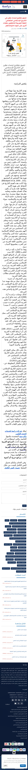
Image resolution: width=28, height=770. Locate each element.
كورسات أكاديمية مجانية (20, 553)
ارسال (24, 505)
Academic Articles (21, 565)
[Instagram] (15, 700)
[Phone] (18, 703)
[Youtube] (12, 700)
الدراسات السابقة (21, 529)
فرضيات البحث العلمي (22, 629)
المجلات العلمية (8, 544)
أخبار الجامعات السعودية (20, 559)
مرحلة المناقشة (22, 520)
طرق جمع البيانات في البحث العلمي (19, 657)
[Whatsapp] (21, 703)
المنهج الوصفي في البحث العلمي (20, 646)
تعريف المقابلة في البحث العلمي (20, 640)
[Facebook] (25, 700)
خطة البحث (8, 526)
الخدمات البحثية (6, 568)
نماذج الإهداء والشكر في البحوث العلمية (18, 651)
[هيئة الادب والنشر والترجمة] (7, 744)
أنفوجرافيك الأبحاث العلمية (19, 535)
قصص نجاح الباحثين (21, 571)
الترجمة (7, 520)
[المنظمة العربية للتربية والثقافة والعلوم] (13, 744)
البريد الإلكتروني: (22, 485)
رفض (5, 765)
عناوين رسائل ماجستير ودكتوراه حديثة (17, 523)
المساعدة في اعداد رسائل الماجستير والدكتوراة (15, 556)
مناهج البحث (13, 547)
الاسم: (25, 480)
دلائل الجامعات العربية (20, 541)
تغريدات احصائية (11, 562)
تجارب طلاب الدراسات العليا (10, 532)
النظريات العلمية (8, 535)
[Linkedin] (19, 700)
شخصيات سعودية (21, 562)
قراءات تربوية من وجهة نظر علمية (18, 568)
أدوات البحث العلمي (12, 529)
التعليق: (24, 491)
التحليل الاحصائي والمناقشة (19, 544)
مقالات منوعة (10, 553)
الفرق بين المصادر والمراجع (21, 635)
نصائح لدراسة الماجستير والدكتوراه (18, 550)
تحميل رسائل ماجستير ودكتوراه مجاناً (17, 538)
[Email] (15, 703)
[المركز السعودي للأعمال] (19, 744)
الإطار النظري (13, 520)
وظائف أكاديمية (10, 559)
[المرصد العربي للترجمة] (16, 744)
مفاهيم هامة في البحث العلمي (19, 526)
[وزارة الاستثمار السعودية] (22, 744)
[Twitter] (22, 700)
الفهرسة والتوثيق (21, 532)
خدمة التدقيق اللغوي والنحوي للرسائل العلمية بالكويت (15, 581)
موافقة (23, 765)
